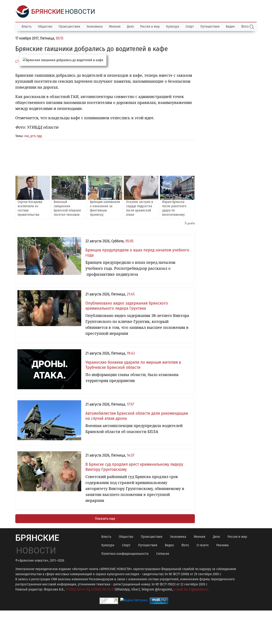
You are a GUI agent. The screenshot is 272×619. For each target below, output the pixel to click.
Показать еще (105, 519)
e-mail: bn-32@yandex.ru (191, 589)
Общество (45, 26)
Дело (130, 26)
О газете (203, 545)
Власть (26, 26)
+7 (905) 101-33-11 (102, 589)
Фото (185, 545)
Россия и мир (150, 26)
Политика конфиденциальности (125, 554)
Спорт (190, 26)
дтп (32, 136)
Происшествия (69, 26)
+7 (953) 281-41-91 (77, 589)
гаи (26, 136)
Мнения (114, 26)
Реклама (222, 545)
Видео (230, 26)
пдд (39, 136)
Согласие (162, 554)
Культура (172, 26)
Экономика (94, 26)
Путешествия (210, 26)
